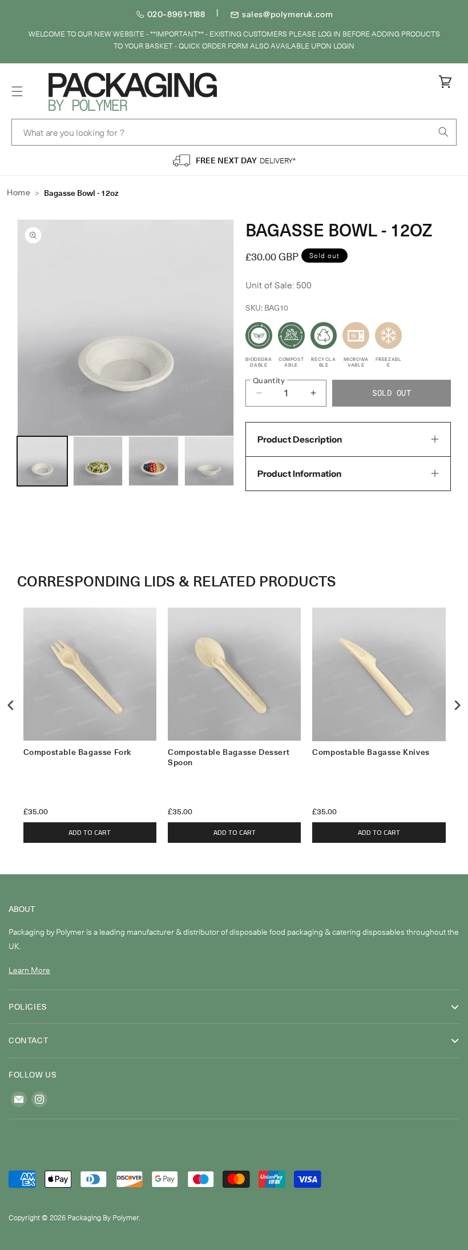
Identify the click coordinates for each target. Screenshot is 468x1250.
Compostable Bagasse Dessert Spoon (228, 757)
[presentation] (11, 705)
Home (18, 192)
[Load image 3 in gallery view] (153, 461)
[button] (17, 91)
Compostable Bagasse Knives (371, 752)
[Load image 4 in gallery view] (209, 461)
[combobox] (234, 132)
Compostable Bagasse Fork (77, 752)
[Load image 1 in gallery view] (42, 461)
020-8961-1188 (176, 14)
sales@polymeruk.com (287, 14)
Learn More (29, 970)
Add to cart (89, 832)
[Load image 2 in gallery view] (98, 461)
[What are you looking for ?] (443, 131)
